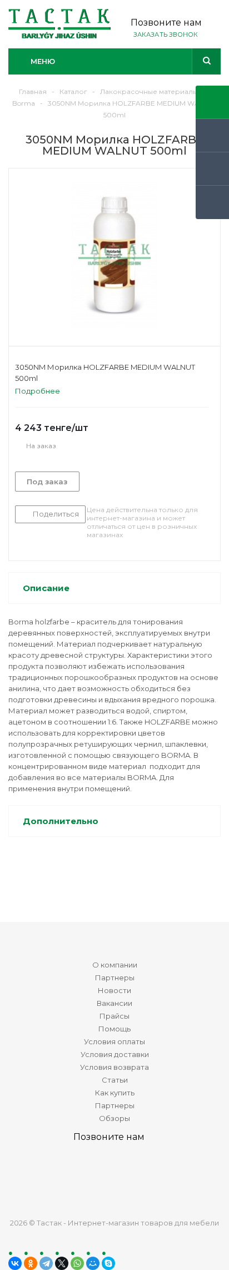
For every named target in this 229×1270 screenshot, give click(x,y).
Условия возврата (114, 1067)
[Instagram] (155, 1176)
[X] (61, 1263)
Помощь (114, 1028)
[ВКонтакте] (15, 1263)
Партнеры (115, 977)
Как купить (115, 1092)
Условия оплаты (114, 1041)
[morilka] (114, 254)
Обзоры (114, 1118)
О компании (114, 964)
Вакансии (114, 1003)
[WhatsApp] (77, 1263)
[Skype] (108, 1263)
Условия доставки (115, 1054)
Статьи (115, 1079)
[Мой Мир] (92, 1263)
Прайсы (114, 1015)
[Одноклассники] (30, 1263)
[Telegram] (46, 1263)
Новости (114, 990)
